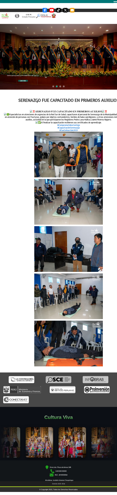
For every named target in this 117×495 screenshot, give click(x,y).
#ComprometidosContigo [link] (68, 125)
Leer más (23, 81)
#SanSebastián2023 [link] (68, 130)
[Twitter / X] (65, 10)
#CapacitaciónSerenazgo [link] (68, 127)
